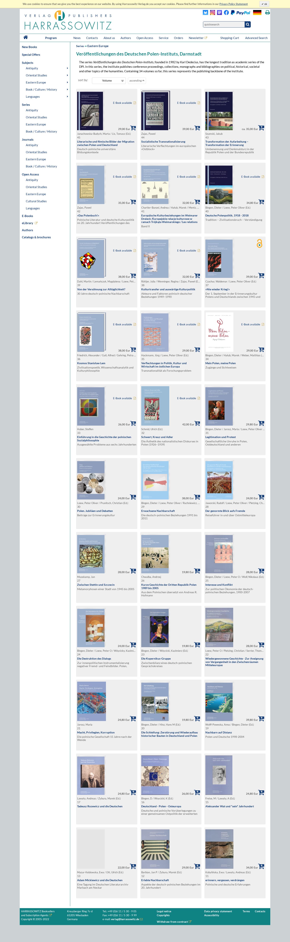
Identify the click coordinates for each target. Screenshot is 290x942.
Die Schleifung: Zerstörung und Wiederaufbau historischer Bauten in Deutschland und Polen (169, 734)
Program (51, 38)
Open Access (145, 38)
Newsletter (196, 38)
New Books (29, 47)
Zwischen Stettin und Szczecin (96, 584)
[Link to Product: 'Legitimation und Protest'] (219, 424)
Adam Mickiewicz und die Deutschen (100, 880)
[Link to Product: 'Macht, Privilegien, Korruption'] (91, 720)
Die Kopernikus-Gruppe (156, 658)
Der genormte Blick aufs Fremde (225, 510)
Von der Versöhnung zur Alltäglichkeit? (101, 289)
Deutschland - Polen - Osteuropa (161, 806)
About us (109, 38)
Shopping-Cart (230, 38)
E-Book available (122, 102)
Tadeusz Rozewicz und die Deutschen (100, 806)
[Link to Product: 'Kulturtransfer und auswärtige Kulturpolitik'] (155, 276)
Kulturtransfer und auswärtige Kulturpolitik (168, 289)
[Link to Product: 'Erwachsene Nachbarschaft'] (155, 498)
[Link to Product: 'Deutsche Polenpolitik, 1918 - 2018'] (219, 203)
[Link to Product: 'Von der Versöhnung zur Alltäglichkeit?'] (91, 276)
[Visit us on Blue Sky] (205, 14)
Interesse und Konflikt (219, 584)
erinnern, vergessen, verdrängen (224, 880)
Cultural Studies (36, 201)
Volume (107, 80)
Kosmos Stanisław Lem (91, 363)
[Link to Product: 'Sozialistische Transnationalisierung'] (155, 129)
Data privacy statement (218, 911)
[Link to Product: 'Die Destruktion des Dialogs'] (91, 646)
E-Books (27, 216)
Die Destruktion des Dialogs (94, 658)
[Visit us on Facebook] (236, 14)
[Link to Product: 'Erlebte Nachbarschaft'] (155, 867)
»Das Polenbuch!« (88, 215)
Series (80, 46)
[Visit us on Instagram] (211, 14)
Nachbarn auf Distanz (218, 732)
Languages (33, 96)
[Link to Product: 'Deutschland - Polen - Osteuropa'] (155, 793)
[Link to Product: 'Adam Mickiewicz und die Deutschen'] (106, 849)
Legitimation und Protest (220, 437)
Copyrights (163, 915)
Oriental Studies (36, 75)
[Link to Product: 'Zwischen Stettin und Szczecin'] (91, 572)
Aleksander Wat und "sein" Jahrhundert (229, 806)
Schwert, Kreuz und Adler (157, 437)
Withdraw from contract (172, 921)
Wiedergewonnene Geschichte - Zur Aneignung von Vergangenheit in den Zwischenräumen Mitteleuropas (234, 662)
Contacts (92, 38)
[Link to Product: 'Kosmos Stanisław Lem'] (91, 350)
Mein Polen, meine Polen (220, 363)
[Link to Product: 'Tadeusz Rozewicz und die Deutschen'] (91, 793)
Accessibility (211, 915)
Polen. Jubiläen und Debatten (95, 510)
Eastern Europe (36, 82)
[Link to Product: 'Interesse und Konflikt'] (219, 572)
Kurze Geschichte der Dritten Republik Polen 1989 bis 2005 (168, 586)
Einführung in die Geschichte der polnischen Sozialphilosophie (104, 438)
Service (163, 38)
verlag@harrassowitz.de (125, 919)
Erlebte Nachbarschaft (155, 880)
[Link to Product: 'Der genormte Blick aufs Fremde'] (219, 498)
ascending (135, 80)
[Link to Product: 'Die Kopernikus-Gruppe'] (155, 646)
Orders (178, 38)
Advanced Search (256, 38)
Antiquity (32, 68)
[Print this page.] (267, 12)
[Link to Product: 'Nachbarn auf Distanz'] (219, 720)
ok (265, 4)
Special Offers (31, 54)
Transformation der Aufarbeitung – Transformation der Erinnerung (226, 143)
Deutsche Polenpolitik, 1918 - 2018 (227, 215)
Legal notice (164, 911)
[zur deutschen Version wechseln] (257, 12)
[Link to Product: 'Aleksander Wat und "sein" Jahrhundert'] (218, 793)
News (77, 38)
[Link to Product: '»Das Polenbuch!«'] (91, 203)
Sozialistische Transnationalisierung (163, 141)
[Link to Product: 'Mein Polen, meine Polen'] (219, 350)
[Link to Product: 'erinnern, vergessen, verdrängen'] (219, 867)
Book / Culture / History (41, 89)
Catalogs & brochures (36, 237)
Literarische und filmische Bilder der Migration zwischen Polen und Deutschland (105, 143)
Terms (246, 911)
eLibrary (27, 223)
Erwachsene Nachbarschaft (158, 510)
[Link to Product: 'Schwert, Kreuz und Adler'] (155, 424)
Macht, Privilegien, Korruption (96, 732)
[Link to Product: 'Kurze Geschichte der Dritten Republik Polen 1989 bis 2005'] (155, 572)
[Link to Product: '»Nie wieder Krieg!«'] (219, 276)
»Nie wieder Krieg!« (217, 289)
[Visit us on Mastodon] (218, 14)
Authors (126, 38)
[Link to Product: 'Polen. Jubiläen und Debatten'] (91, 498)
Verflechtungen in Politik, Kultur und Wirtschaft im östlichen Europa (164, 364)
